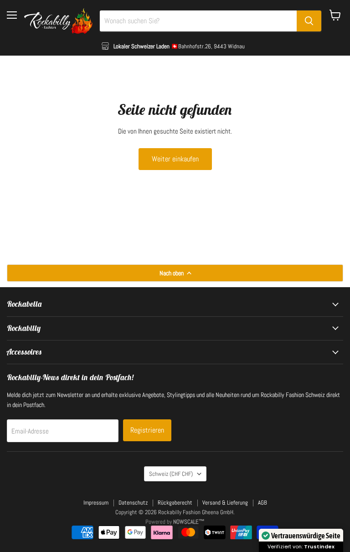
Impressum (95, 502)
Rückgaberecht (175, 502)
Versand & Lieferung (225, 502)
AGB (262, 502)
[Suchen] (309, 20)
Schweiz (171, 474)
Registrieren (147, 430)
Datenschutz (133, 502)
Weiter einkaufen (175, 159)
